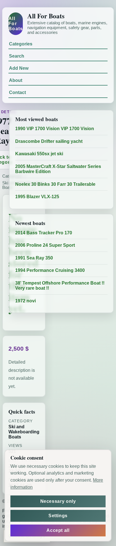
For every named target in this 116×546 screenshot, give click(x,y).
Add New (18, 68)
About (15, 80)
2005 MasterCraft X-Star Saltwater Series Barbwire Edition (58, 169)
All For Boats (15, 23)
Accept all (57, 530)
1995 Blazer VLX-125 (37, 196)
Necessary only (58, 501)
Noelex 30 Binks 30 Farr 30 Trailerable (55, 184)
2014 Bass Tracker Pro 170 (43, 232)
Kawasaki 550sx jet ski (39, 153)
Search (16, 56)
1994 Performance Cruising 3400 (50, 270)
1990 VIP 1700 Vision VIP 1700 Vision (54, 128)
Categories (20, 44)
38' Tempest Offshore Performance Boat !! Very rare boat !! (59, 286)
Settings (58, 515)
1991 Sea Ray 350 (34, 257)
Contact (17, 92)
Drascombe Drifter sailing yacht (48, 141)
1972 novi (25, 300)
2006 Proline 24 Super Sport (45, 245)
